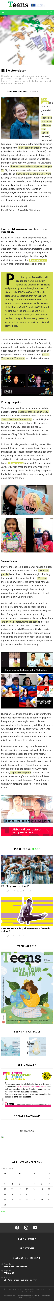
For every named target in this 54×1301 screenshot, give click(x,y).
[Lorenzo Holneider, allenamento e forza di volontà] (27, 911)
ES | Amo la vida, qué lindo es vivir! (20, 1280)
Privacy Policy (9, 1296)
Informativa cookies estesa (28, 1296)
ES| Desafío (9, 1273)
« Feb (3, 1211)
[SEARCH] (51, 12)
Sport (36, 849)
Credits (32, 1298)
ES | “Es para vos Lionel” (15, 886)
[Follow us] (47, 13)
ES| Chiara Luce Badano (15, 1267)
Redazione (46, 1296)
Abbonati (22, 1298)
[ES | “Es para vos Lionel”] (27, 869)
